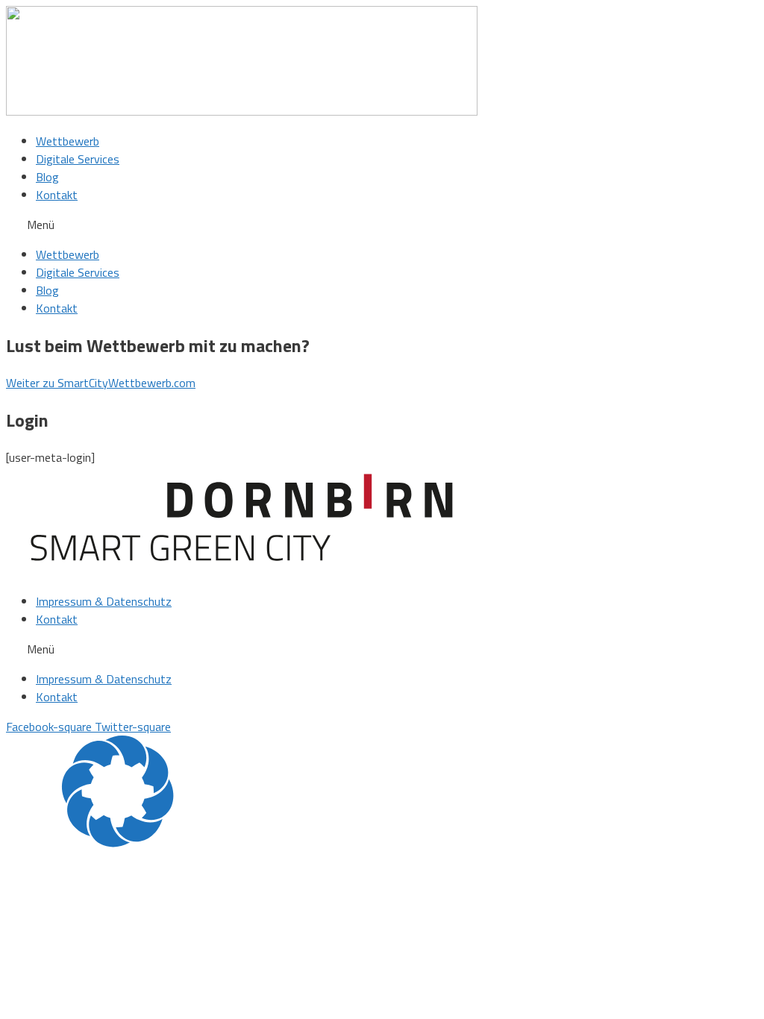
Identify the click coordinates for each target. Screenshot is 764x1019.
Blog (47, 177)
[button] (382, 224)
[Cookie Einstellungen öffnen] (118, 843)
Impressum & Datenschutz (104, 601)
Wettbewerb (67, 141)
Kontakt (57, 195)
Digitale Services (77, 159)
